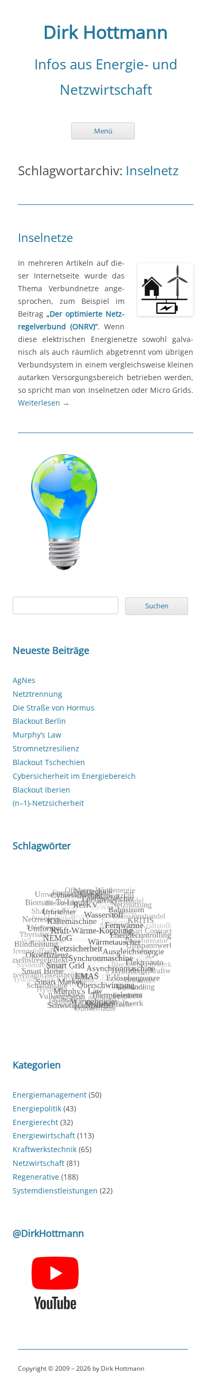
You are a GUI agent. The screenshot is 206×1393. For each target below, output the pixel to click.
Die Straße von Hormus (54, 708)
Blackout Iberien (41, 790)
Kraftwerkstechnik (45, 1149)
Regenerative (36, 1177)
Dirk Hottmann (105, 32)
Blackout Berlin (39, 721)
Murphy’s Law (37, 735)
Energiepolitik (37, 1108)
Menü (103, 131)
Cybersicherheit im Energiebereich (74, 776)
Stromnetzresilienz (46, 748)
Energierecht (35, 1122)
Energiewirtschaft (44, 1135)
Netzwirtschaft (38, 1163)
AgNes (24, 680)
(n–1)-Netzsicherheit (48, 803)
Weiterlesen (44, 403)
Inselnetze (45, 237)
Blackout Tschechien (49, 762)
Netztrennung (37, 694)
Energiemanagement (50, 1095)
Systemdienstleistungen (55, 1190)
